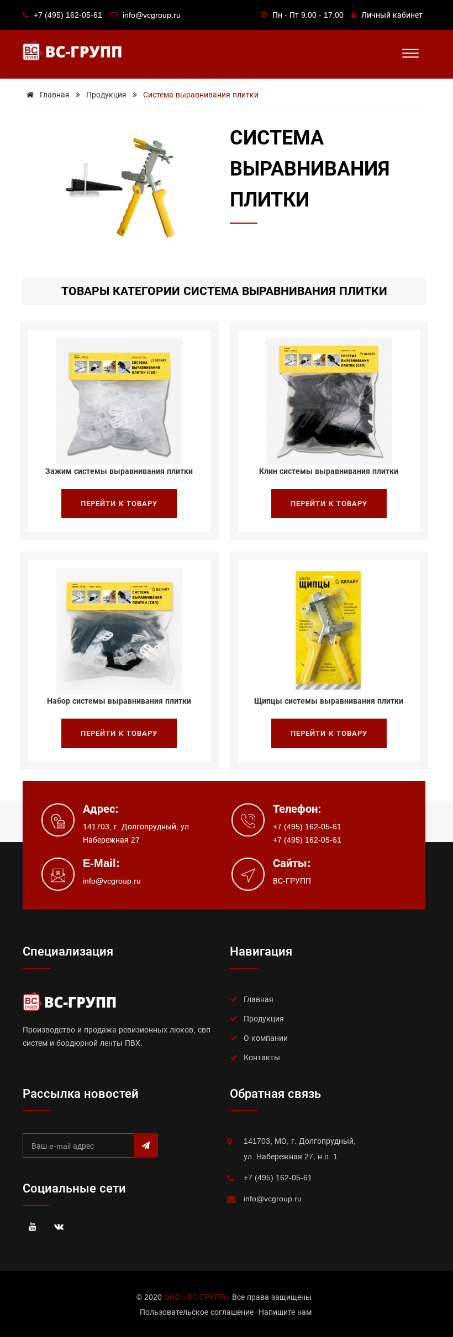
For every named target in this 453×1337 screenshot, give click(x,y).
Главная (54, 94)
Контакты (262, 1057)
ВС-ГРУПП (292, 880)
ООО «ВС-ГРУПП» (197, 1297)
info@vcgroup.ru (112, 880)
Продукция (106, 94)
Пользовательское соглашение (197, 1312)
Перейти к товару (119, 503)
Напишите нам (285, 1312)
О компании (266, 1038)
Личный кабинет (392, 15)
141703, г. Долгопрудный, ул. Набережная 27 (137, 833)
